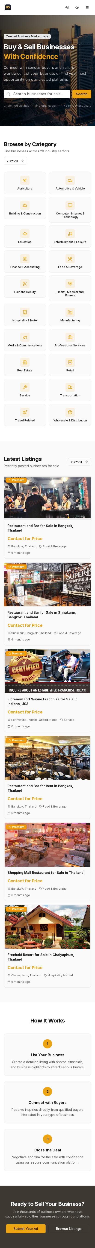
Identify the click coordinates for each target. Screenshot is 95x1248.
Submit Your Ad (26, 1229)
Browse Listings (69, 1229)
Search (81, 94)
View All (12, 160)
